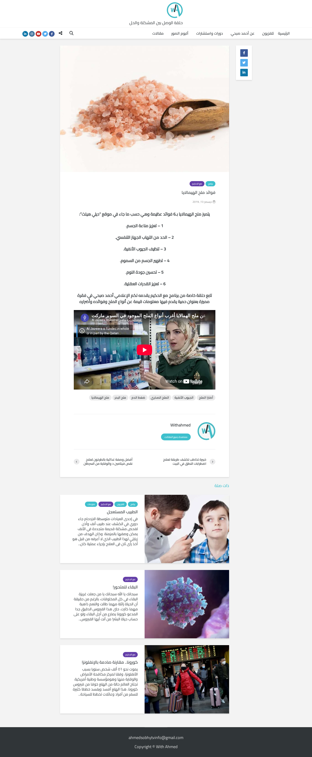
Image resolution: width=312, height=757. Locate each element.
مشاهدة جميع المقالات (175, 437)
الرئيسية (284, 33)
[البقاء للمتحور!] (187, 603)
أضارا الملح (206, 397)
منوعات (91, 504)
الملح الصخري (160, 397)
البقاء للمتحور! (125, 587)
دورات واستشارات (209, 33)
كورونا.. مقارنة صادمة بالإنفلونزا (110, 662)
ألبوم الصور (179, 33)
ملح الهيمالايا (100, 397)
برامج (210, 184)
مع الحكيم (197, 184)
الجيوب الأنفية (184, 397)
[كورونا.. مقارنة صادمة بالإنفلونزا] (187, 678)
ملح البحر (120, 397)
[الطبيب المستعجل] (187, 528)
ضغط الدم (138, 397)
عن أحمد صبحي (242, 33)
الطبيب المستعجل (122, 512)
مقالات (158, 33)
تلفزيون (268, 33)
